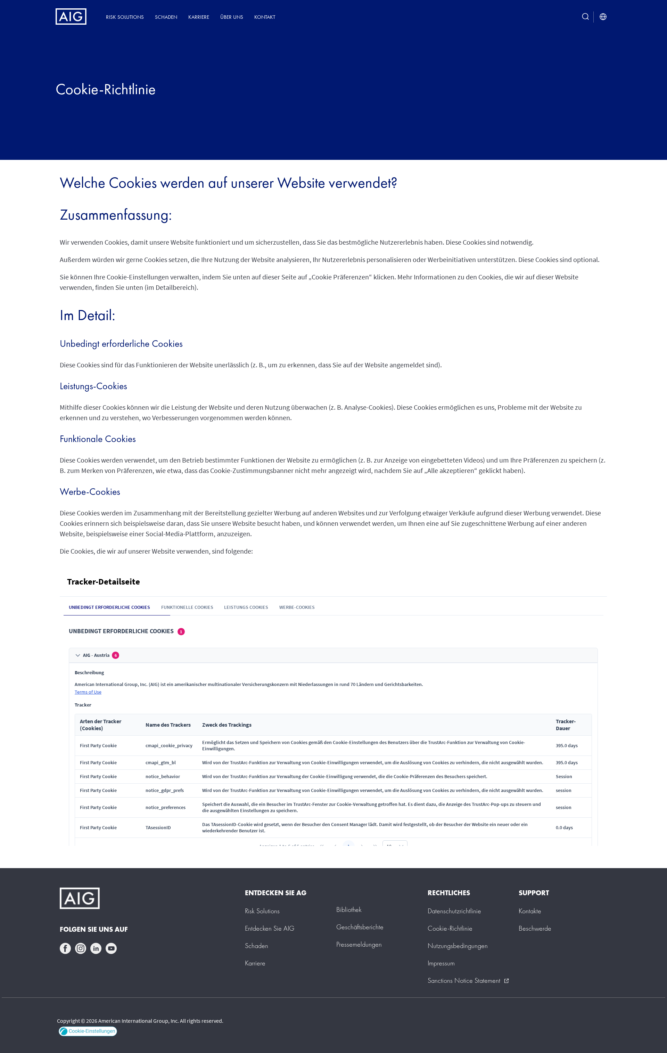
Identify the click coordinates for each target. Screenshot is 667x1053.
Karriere (198, 17)
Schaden (166, 17)
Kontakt (264, 17)
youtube (111, 948)
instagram (80, 948)
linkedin (95, 948)
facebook (65, 948)
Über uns (231, 17)
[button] (87, 1029)
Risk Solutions (125, 17)
